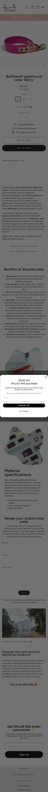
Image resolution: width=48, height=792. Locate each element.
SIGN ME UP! (24, 405)
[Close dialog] (46, 377)
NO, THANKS (24, 411)
